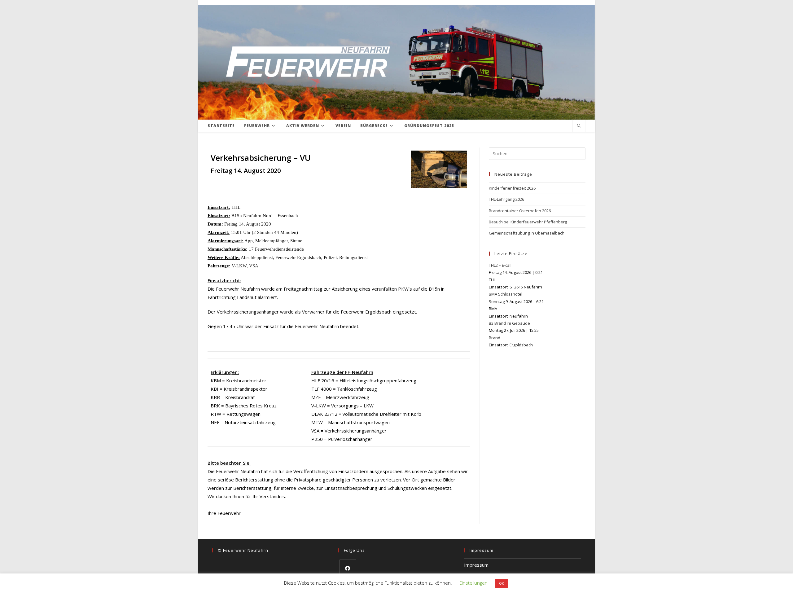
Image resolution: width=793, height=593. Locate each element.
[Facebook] (347, 568)
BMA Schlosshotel (505, 294)
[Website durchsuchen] (579, 126)
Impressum (476, 565)
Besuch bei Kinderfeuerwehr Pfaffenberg (528, 222)
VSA (253, 265)
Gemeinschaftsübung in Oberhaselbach (526, 233)
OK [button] (501, 583)
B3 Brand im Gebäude (509, 323)
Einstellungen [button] (473, 583)
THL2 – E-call (500, 265)
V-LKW (239, 265)
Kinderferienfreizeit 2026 (512, 188)
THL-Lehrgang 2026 (506, 199)
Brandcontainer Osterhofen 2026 (520, 210)
